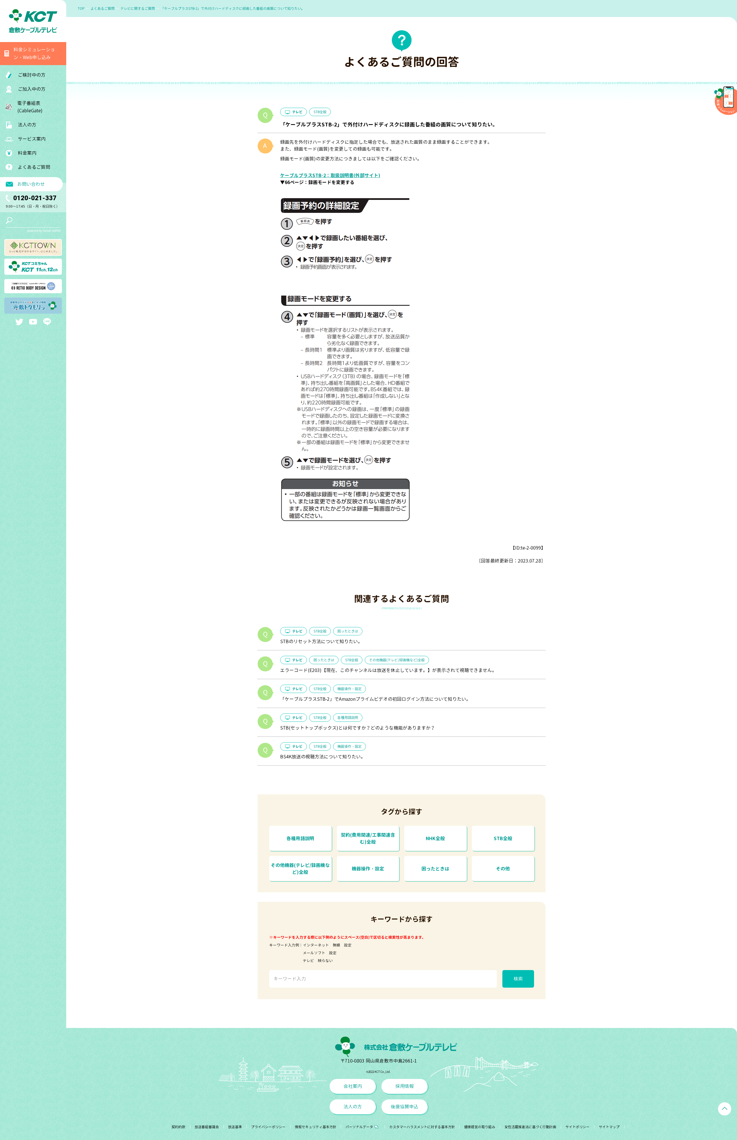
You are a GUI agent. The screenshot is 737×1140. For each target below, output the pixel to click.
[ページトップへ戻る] (724, 1109)
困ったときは (347, 631)
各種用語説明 (347, 717)
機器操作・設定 (349, 688)
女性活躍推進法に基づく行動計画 (530, 1126)
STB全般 (320, 111)
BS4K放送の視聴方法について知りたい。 (322, 756)
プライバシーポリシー (268, 1126)
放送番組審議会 (207, 1126)
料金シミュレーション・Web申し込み (34, 53)
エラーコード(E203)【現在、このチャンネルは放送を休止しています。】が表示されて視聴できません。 (388, 670)
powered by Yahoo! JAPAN (43, 231)
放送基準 (235, 1126)
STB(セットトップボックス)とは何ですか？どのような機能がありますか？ (357, 728)
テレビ (297, 111)
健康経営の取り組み (479, 1126)
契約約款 (178, 1126)
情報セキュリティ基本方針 (315, 1126)
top (81, 8)
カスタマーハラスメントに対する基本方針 (422, 1126)
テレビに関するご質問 (137, 8)
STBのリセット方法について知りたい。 (321, 641)
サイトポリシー (577, 1126)
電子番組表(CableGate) (30, 107)
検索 (518, 979)
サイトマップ (609, 1126)
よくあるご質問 (34, 167)
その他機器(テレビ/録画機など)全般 (397, 660)
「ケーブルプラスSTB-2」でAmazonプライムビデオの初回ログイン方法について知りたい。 (375, 699)
